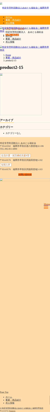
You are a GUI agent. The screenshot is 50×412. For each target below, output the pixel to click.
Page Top (4, 392)
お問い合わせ (12, 35)
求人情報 (10, 23)
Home (8, 55)
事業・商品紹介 (13, 20)
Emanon (12, 411)
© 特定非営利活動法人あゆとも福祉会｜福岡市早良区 (21, 408)
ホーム (9, 17)
